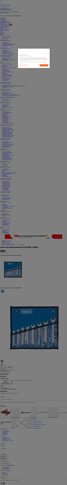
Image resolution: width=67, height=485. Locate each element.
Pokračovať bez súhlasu (46, 53)
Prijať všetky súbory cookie (44, 65)
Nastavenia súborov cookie (23, 65)
